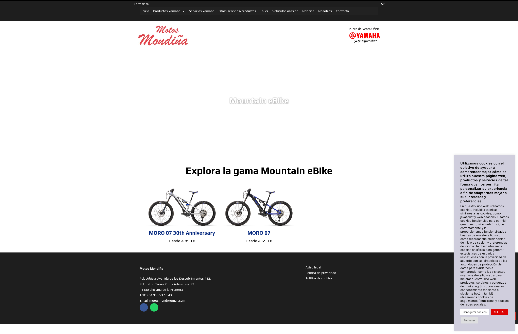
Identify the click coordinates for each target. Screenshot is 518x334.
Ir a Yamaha (141, 3)
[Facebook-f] (144, 307)
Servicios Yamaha (201, 11)
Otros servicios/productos (237, 11)
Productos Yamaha (166, 11)
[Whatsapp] (154, 307)
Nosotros (325, 11)
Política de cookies (319, 278)
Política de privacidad (321, 273)
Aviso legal (313, 267)
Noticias (308, 11)
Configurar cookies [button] (475, 312)
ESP (382, 3)
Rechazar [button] (469, 320)
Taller (264, 11)
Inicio (145, 11)
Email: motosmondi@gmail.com (162, 300)
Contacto (342, 11)
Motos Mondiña (151, 268)
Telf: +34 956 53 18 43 (156, 295)
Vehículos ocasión (285, 11)
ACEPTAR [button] (499, 312)
